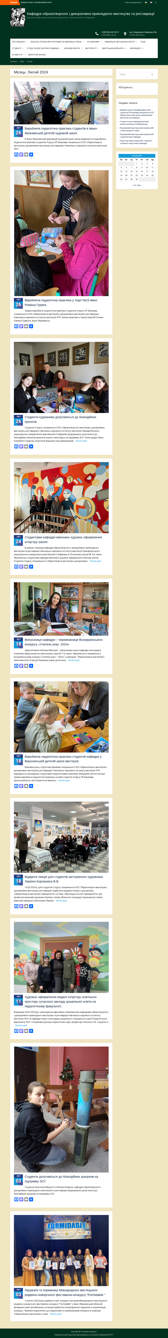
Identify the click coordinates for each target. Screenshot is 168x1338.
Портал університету (133, 2)
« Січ (134, 185)
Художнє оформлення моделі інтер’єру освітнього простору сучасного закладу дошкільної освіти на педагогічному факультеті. (61, 1001)
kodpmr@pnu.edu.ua (108, 35)
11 (152, 168)
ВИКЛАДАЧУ (135, 48)
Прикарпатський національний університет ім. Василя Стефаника (80, 1335)
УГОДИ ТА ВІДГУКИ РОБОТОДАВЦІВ (43, 48)
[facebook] (155, 2)
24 (147, 175)
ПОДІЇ (142, 42)
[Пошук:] (137, 74)
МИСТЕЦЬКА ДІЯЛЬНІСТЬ (113, 48)
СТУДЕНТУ (16, 48)
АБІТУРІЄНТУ (91, 48)
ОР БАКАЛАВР (93, 42)
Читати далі (81, 441)
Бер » (139, 185)
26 (121, 179)
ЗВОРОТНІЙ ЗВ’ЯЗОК (37, 55)
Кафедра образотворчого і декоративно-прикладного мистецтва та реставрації (90, 14)
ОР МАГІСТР (17, 55)
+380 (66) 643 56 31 (110, 32)
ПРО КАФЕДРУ (18, 42)
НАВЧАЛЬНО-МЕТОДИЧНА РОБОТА (120, 42)
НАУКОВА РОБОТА (72, 48)
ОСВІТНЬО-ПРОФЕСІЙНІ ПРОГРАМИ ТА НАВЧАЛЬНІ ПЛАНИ (56, 42)
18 (152, 171)
